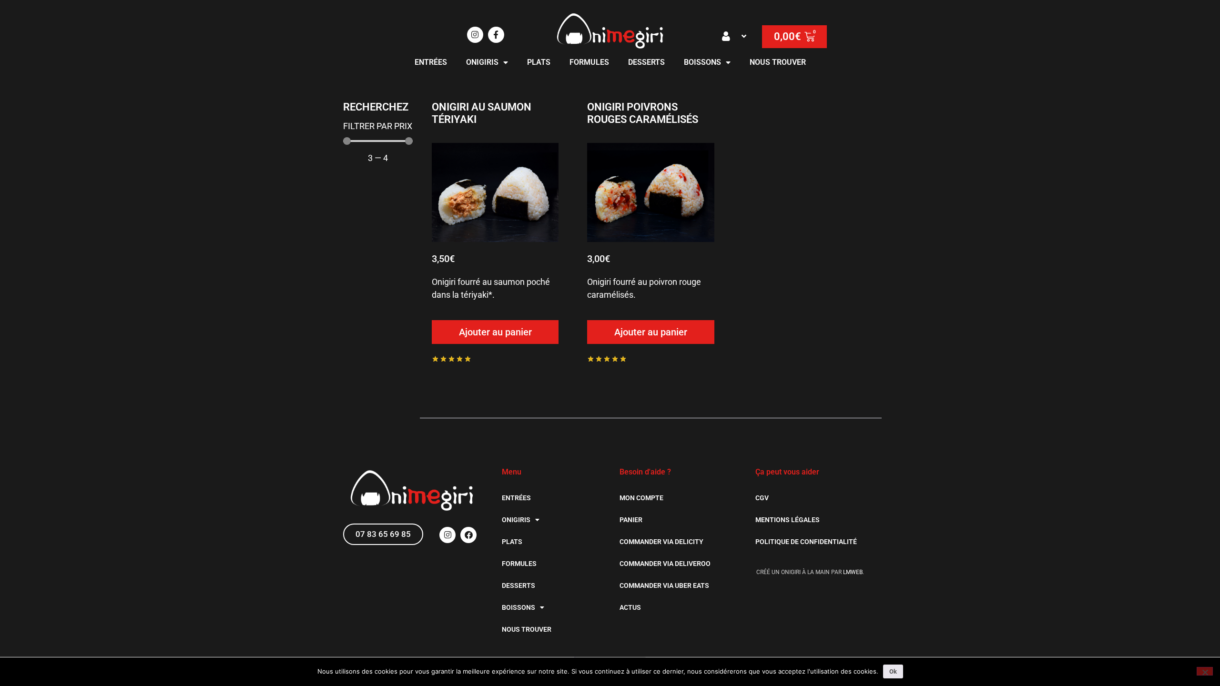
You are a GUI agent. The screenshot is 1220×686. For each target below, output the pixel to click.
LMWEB (853, 572)
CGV (762, 498)
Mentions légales (787, 520)
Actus (630, 607)
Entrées (431, 62)
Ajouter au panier (495, 332)
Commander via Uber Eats (664, 585)
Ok (893, 671)
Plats (538, 62)
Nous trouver (778, 62)
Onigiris (482, 62)
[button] (735, 36)
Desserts (646, 62)
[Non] (1205, 671)
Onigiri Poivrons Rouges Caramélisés (642, 113)
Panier (631, 520)
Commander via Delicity (661, 541)
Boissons (702, 62)
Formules (589, 62)
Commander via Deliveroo (665, 563)
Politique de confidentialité (806, 541)
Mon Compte (641, 498)
